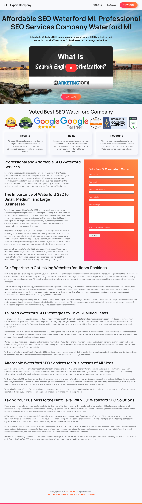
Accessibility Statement (77, 494)
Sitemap (91, 494)
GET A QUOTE (128, 5)
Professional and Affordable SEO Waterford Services (42, 164)
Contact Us (111, 5)
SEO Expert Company (17, 5)
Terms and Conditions (56, 494)
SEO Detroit (97, 5)
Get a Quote (71, 97)
